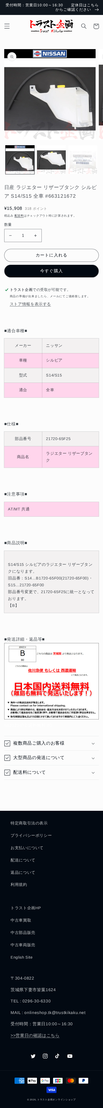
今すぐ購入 (51, 271)
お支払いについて (27, 848)
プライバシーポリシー (31, 835)
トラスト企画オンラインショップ (56, 1099)
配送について (23, 860)
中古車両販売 (23, 945)
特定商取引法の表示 (29, 823)
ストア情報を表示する (30, 304)
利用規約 (19, 884)
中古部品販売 (23, 933)
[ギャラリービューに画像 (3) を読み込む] (82, 159)
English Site (22, 957)
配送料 (19, 215)
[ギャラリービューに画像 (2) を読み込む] (51, 159)
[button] (7, 26)
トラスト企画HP (26, 908)
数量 (8, 225)
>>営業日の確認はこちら (35, 1035)
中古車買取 (21, 920)
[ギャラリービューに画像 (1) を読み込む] (20, 159)
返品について (23, 872)
